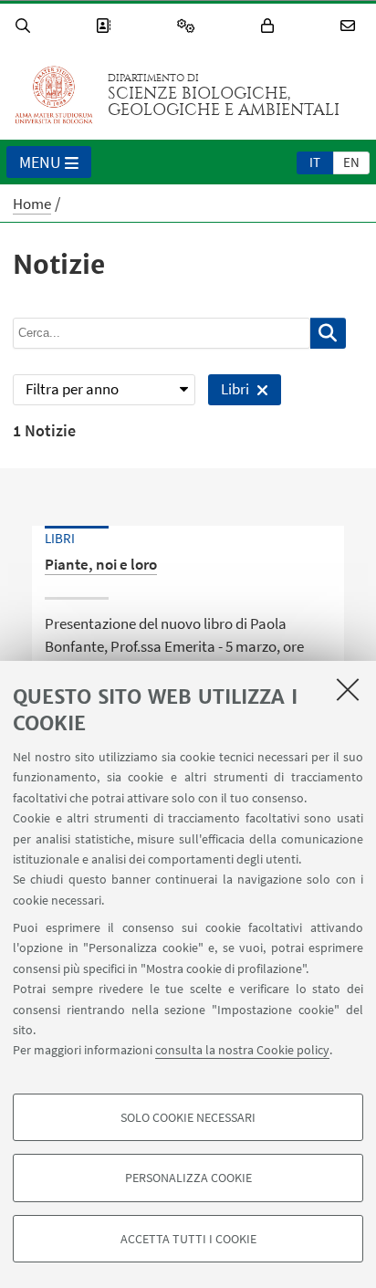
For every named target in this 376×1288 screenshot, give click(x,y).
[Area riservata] (270, 26)
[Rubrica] (106, 26)
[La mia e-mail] (350, 26)
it (314, 162)
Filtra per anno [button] (72, 389)
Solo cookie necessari (188, 1117)
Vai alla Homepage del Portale (54, 95)
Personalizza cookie (188, 1177)
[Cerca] (26, 26)
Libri (228, 392)
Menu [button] (40, 162)
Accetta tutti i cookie (188, 1238)
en (351, 162)
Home (32, 204)
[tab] (315, 161)
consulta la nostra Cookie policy (242, 1050)
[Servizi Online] (189, 26)
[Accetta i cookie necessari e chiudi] (347, 689)
